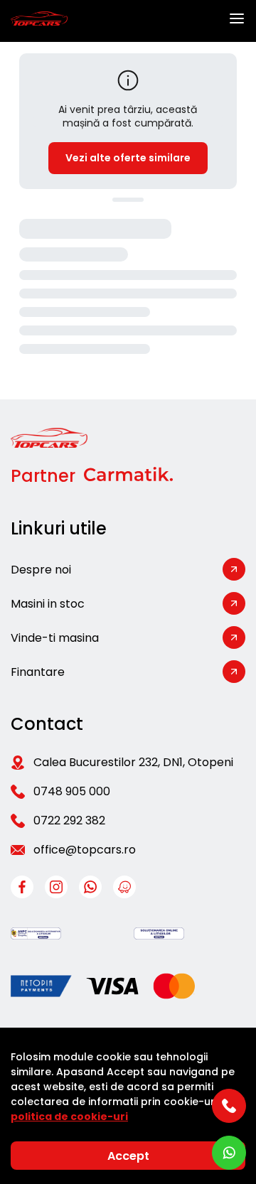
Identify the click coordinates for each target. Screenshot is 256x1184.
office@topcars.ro (84, 849)
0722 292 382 (69, 820)
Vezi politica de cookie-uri (128, 1109)
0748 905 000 (71, 791)
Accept (128, 1156)
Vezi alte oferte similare (128, 158)
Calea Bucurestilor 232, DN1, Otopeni (133, 762)
